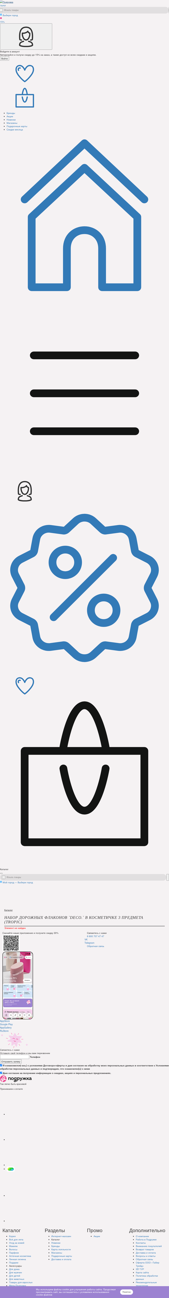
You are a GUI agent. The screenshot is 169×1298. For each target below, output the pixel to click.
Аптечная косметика (20, 1255)
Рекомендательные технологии (146, 1284)
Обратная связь (95, 946)
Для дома (14, 1269)
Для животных (16, 1279)
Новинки (55, 1242)
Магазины (56, 1252)
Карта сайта (142, 1272)
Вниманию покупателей (149, 1246)
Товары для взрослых (21, 1282)
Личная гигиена (17, 1259)
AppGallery (6, 1027)
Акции (97, 1236)
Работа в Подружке (146, 1239)
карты (61, 1255)
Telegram (89, 942)
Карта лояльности (61, 1249)
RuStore (4, 1030)
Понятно (126, 1292)
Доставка (61, 1259)
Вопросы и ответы (145, 1255)
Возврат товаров (145, 1249)
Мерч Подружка (17, 1285)
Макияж (13, 1246)
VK (85, 939)
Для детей (14, 1275)
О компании (142, 1236)
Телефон (35, 1056)
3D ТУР (140, 1269)
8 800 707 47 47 (95, 936)
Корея (12, 1236)
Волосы (13, 1249)
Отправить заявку (10, 1061)
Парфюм (14, 1252)
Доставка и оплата (146, 1252)
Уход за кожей (16, 1242)
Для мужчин (15, 1272)
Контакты (141, 1242)
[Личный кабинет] (26, 36)
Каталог (8, 910)
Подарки (13, 1262)
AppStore (5, 1021)
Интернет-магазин (61, 1236)
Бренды (55, 1246)
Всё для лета (16, 1239)
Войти (4, 58)
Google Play (6, 1024)
